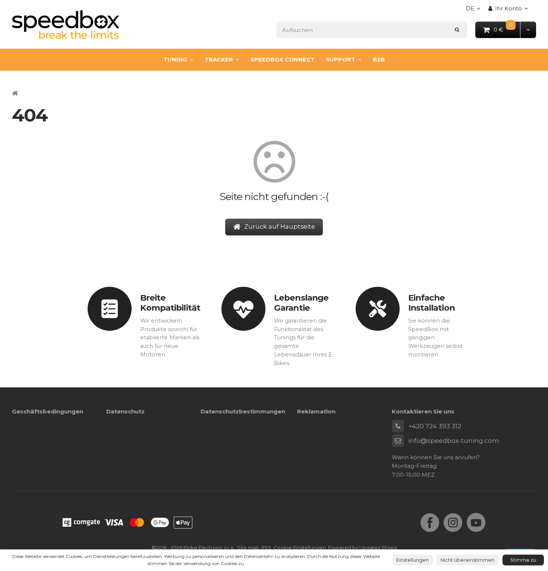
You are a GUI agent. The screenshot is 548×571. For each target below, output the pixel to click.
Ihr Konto (508, 8)
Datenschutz (125, 411)
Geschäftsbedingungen (47, 411)
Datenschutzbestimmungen (243, 411)
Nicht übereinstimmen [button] (467, 560)
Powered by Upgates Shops (362, 548)
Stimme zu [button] (523, 560)
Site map (248, 548)
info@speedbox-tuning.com (453, 440)
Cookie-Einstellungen (300, 548)
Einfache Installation (431, 302)
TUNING (175, 59)
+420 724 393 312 (434, 426)
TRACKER (219, 59)
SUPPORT (340, 59)
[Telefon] (398, 426)
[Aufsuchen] (457, 30)
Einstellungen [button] (412, 560)
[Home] (65, 24)
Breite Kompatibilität (170, 302)
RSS (266, 548)
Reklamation (316, 411)
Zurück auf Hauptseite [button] (279, 226)
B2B (379, 59)
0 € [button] (507, 29)
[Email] (398, 440)
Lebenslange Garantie (301, 302)
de (475, 10)
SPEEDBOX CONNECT (283, 59)
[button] (528, 30)
